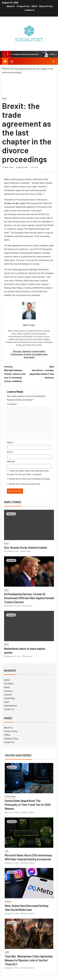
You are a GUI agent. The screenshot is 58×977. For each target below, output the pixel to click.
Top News (9, 683)
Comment (12, 404)
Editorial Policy (46, 6)
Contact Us (30, 10)
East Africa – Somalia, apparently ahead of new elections (42, 372)
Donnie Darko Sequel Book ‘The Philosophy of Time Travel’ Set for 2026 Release (28, 804)
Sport (6, 702)
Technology (9, 698)
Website (11, 461)
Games (7, 952)
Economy (8, 691)
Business (8, 901)
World (4, 98)
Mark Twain (9, 167)
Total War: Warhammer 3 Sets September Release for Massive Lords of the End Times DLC (29, 960)
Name (10, 442)
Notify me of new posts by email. (24, 484)
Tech (6, 851)
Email (10, 452)
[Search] (53, 61)
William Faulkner (28, 812)
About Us (11, 6)
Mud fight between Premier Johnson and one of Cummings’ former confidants (14, 374)
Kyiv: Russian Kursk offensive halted (25, 547)
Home (7, 680)
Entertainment (10, 705)
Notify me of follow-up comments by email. (29, 479)
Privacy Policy (23, 6)
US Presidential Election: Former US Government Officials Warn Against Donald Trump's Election (29, 598)
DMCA (34, 6)
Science (8, 694)
